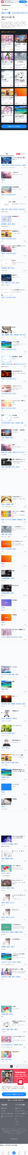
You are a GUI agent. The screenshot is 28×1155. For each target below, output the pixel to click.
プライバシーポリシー (12, 1133)
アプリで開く (23, 1)
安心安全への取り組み (6, 1130)
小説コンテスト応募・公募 (6, 1113)
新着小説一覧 (4, 1108)
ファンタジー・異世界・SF (21, 1113)
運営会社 (18, 1133)
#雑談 (5, 13)
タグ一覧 (3, 1110)
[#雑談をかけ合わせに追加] (10, 13)
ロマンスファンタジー (20, 1110)
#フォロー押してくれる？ (20, 13)
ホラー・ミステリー (19, 1116)
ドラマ (16, 1121)
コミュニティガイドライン (21, 1128)
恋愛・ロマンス (18, 1108)
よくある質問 (23, 1130)
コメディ (17, 1124)
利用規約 (3, 1128)
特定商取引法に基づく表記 (15, 1130)
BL (15, 1118)
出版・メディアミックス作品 (6, 1117)
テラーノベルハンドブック (11, 1128)
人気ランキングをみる (14, 126)
